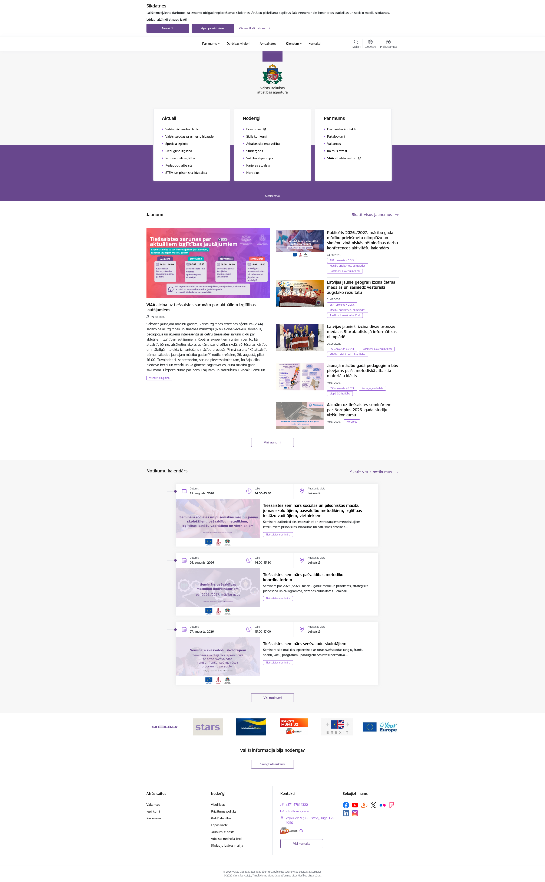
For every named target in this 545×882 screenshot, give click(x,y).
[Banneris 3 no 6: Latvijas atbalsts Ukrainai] (251, 727)
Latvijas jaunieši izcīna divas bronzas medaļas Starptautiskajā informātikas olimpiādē (362, 331)
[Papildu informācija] (301, 830)
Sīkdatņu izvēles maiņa (227, 845)
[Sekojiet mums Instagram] (355, 813)
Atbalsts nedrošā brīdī (226, 839)
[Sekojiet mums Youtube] (355, 804)
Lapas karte (219, 825)
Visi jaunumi (272, 442)
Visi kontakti (301, 844)
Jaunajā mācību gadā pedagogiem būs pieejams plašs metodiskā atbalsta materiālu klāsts (362, 370)
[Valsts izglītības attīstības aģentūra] (172, 44)
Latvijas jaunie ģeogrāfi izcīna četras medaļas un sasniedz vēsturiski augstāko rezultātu (361, 287)
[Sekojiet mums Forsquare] (392, 805)
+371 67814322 (297, 805)
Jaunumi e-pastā (223, 832)
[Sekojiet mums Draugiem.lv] (364, 805)
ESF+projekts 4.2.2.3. (342, 260)
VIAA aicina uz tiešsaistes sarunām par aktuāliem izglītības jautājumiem (201, 307)
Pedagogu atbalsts (372, 388)
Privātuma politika (224, 811)
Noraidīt (167, 28)
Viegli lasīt (218, 805)
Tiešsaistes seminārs (278, 534)
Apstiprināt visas (212, 28)
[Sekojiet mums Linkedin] (346, 813)
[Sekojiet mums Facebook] (346, 805)
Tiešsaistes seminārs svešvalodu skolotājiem (304, 643)
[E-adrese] (288, 830)
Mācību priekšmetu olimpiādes (348, 265)
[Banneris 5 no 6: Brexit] (337, 727)
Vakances (153, 805)
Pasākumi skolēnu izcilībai (345, 271)
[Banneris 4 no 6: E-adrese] (294, 727)
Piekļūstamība (221, 818)
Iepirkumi (153, 811)
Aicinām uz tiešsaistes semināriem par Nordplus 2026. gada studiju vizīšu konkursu (359, 409)
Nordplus (352, 421)
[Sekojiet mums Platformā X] (373, 805)
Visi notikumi (273, 698)
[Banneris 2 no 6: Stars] (208, 727)
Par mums (153, 818)
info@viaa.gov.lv (297, 811)
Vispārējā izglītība (159, 378)
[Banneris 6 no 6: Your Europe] (380, 727)
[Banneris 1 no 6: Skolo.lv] (164, 727)
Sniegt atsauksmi (272, 764)
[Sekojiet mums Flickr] (382, 804)
